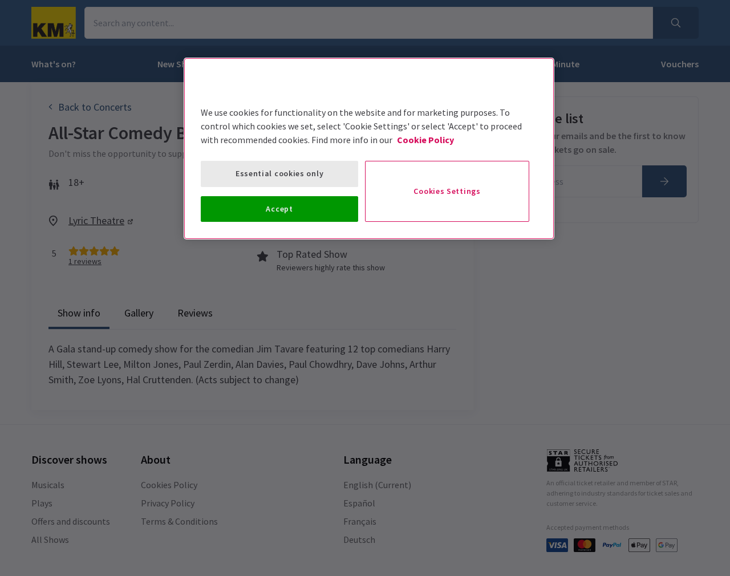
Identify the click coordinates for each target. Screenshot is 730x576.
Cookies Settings (446, 191)
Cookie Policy (425, 139)
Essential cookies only (279, 173)
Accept (279, 209)
